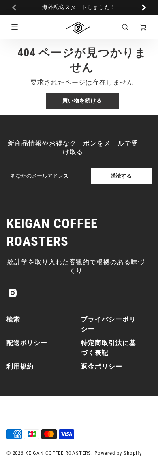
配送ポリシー (27, 343)
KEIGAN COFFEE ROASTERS (52, 232)
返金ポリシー (101, 366)
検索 (13, 319)
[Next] (143, 7)
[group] (79, 7)
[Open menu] (14, 27)
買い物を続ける (82, 101)
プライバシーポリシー (108, 324)
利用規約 (20, 366)
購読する (121, 176)
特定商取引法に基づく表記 (108, 347)
